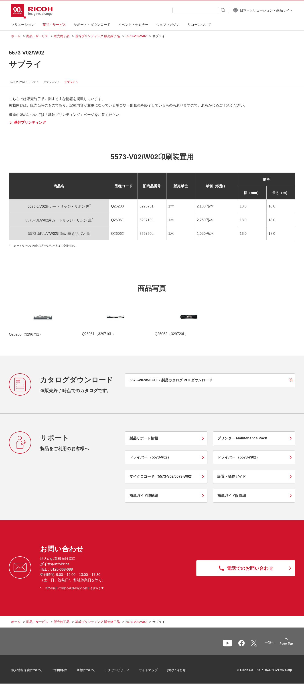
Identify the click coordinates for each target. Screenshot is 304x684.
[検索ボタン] (222, 10)
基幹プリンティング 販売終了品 (97, 36)
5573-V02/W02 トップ (22, 82)
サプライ (69, 82)
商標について (86, 670)
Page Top (286, 643)
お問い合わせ (176, 670)
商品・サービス (37, 36)
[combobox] (195, 10)
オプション (50, 82)
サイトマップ (148, 670)
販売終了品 (61, 36)
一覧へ (269, 642)
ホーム (15, 36)
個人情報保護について (26, 670)
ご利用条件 (59, 670)
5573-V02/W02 (136, 36)
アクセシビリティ (117, 670)
